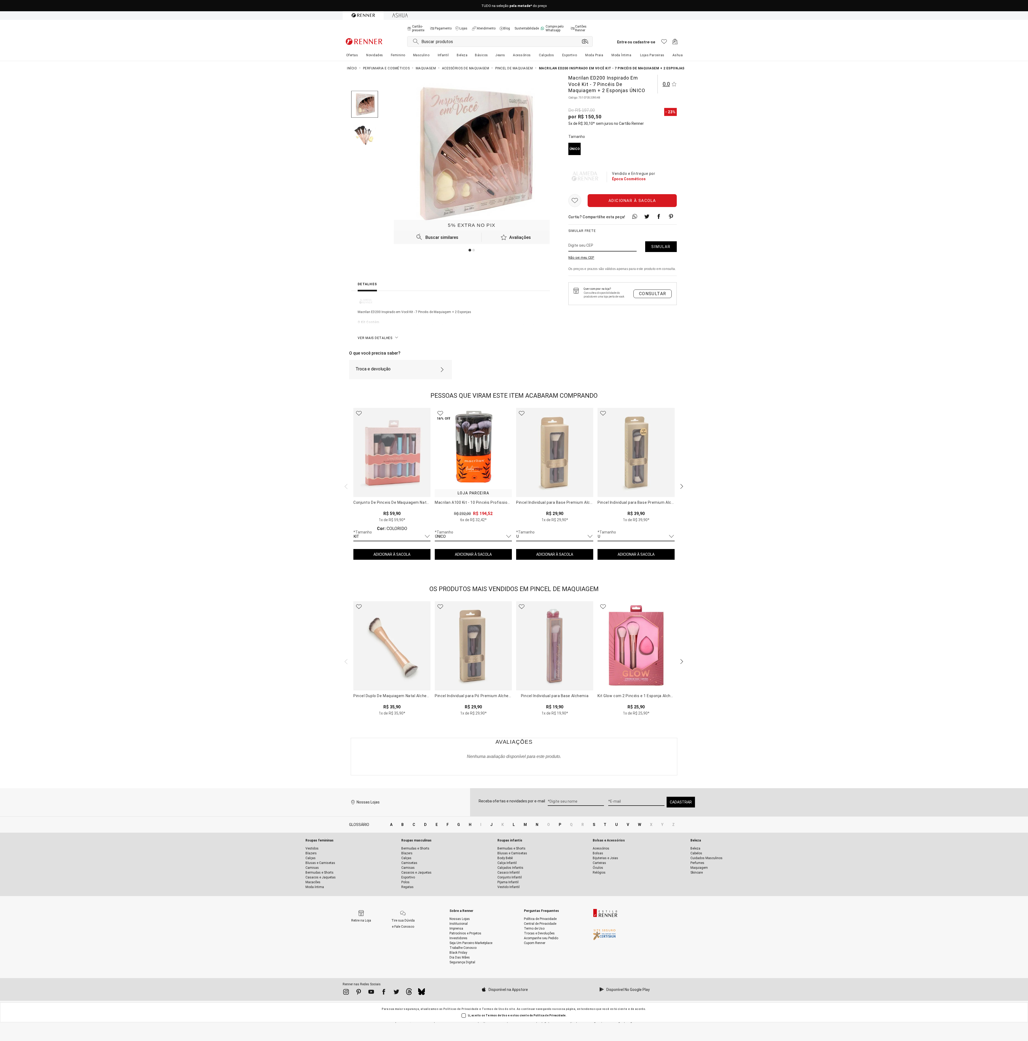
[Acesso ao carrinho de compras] (675, 43)
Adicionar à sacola (632, 200)
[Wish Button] (574, 200)
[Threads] (409, 993)
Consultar (652, 293)
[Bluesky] (421, 993)
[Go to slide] (469, 250)
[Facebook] (383, 993)
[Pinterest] (358, 993)
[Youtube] (371, 993)
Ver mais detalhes (375, 338)
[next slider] (345, 485)
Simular (661, 247)
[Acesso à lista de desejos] (664, 43)
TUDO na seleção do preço (514, 6)
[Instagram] (346, 993)
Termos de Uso (493, 1009)
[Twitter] (396, 993)
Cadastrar (681, 802)
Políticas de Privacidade (461, 1009)
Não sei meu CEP (581, 258)
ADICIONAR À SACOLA (391, 554)
